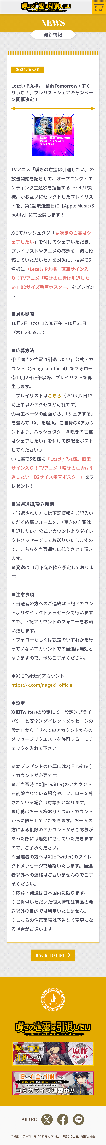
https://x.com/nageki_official (42, 684)
